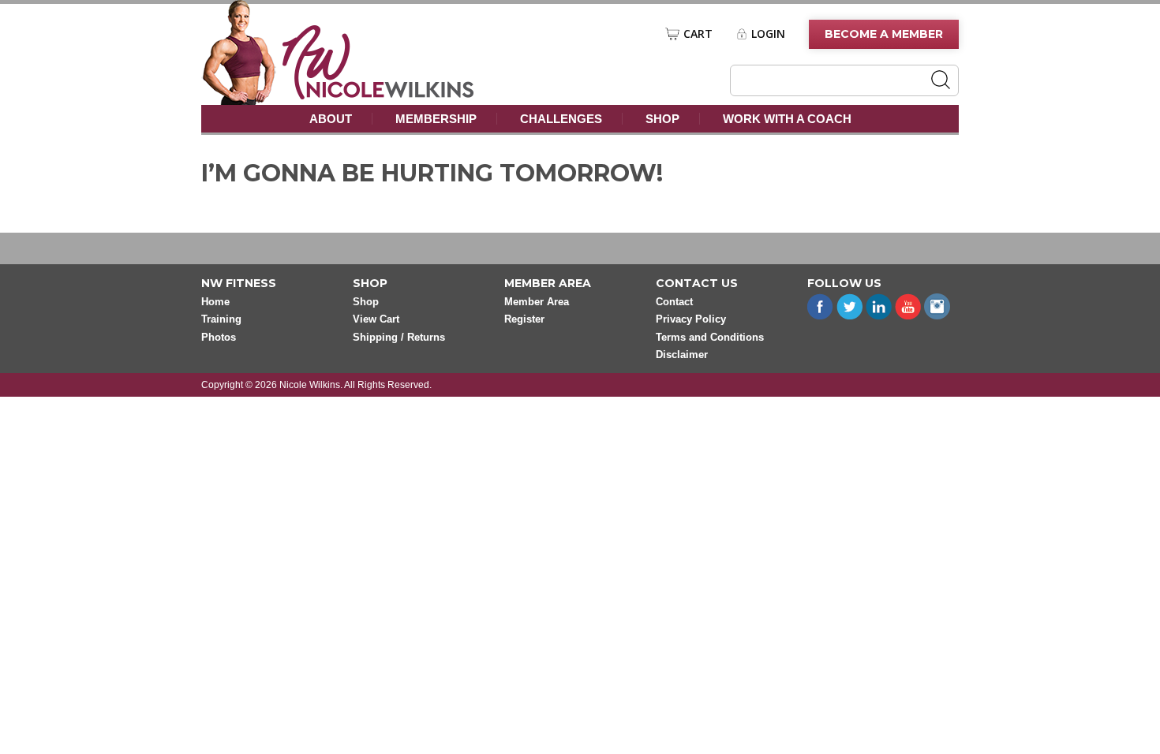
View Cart (376, 319)
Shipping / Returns (399, 337)
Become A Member (884, 34)
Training (221, 319)
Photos (218, 337)
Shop (662, 119)
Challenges (561, 119)
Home (215, 302)
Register (524, 319)
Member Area (536, 302)
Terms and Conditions (710, 337)
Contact (674, 302)
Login (768, 34)
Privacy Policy (691, 319)
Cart (698, 34)
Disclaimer (682, 354)
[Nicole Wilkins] (378, 95)
